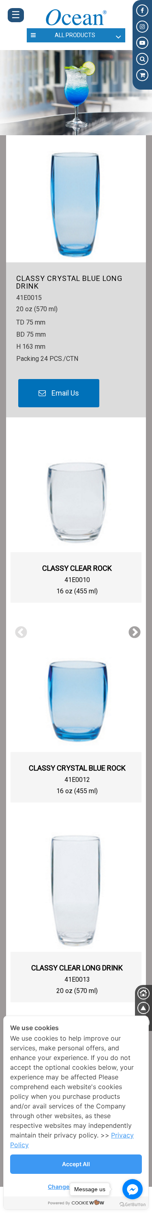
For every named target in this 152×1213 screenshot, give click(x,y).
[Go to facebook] (132, 1189)
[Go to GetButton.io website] (133, 1204)
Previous (18, 630)
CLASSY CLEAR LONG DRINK (77, 968)
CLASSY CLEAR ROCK (77, 568)
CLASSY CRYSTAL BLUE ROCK (77, 768)
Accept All (76, 1164)
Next (132, 630)
